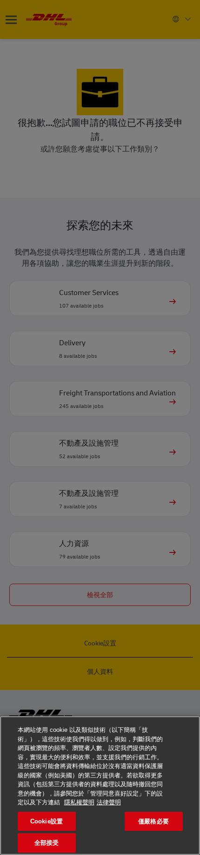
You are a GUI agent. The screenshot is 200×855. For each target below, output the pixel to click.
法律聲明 (109, 802)
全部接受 (46, 842)
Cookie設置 (46, 821)
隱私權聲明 (79, 802)
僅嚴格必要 (153, 821)
